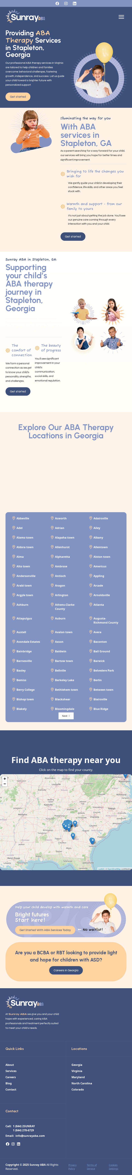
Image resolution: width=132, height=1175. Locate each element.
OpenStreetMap (114, 868)
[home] (25, 17)
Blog (9, 1083)
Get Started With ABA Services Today (45, 930)
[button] (121, 17)
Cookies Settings (113, 1166)
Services (11, 1071)
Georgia (77, 1065)
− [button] (5, 784)
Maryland (78, 1077)
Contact (11, 1089)
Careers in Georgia (66, 970)
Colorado (78, 1089)
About (10, 1065)
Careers (11, 1077)
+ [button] (5, 779)
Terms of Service (92, 1166)
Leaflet (101, 868)
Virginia (77, 1071)
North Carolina (82, 1083)
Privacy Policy (72, 1166)
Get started (18, 97)
